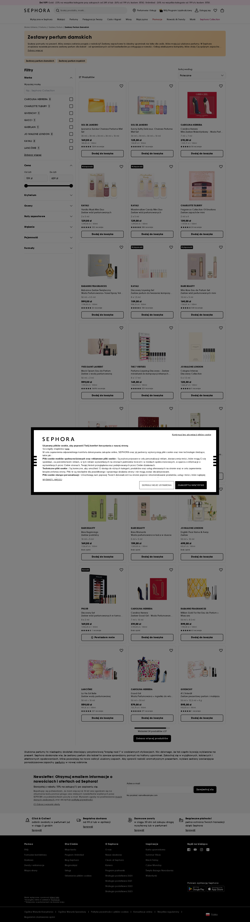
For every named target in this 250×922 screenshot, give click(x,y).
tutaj (67, 449)
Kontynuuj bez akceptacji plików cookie (191, 434)
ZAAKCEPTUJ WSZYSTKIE (191, 485)
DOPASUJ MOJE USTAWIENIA (156, 485)
